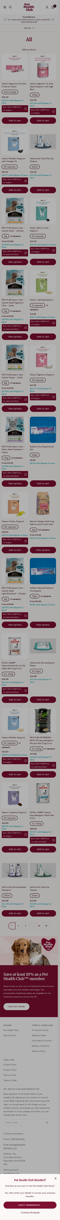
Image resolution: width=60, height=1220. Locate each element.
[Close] (55, 1178)
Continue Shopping (30, 1212)
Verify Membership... (30, 1205)
